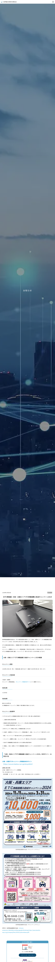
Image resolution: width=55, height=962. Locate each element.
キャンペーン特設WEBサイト (23, 682)
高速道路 (49, 592)
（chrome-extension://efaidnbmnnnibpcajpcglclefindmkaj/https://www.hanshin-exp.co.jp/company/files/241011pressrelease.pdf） (21, 930)
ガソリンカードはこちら (27, 955)
